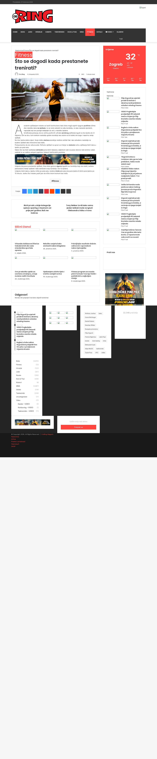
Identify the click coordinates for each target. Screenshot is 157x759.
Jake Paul (102, 337)
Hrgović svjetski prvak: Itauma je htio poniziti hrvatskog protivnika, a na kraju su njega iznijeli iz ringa (131, 146)
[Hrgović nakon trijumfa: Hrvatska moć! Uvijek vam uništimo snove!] (69, 318)
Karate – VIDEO (24, 404)
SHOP (13, 446)
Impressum (15, 444)
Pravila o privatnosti (18, 441)
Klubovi (120, 32)
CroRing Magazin (47, 434)
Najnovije (110, 96)
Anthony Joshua (90, 313)
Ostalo (99, 32)
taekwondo (100, 349)
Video (109, 32)
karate (87, 341)
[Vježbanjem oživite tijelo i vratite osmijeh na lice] (55, 258)
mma (104, 341)
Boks (23, 32)
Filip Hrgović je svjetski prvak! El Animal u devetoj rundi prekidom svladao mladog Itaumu (131, 102)
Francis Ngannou (90, 337)
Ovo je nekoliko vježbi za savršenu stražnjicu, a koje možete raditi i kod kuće (26, 274)
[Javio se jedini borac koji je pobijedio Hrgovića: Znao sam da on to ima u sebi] (53, 323)
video (103, 352)
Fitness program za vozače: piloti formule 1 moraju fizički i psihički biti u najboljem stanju (83, 275)
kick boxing (96, 341)
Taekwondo (59, 32)
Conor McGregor (90, 317)
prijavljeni (26, 298)
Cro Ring (22, 74)
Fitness (90, 32)
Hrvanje (38, 32)
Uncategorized (21, 397)
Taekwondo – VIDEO (26, 411)
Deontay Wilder (90, 325)
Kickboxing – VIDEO (25, 407)
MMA (82, 32)
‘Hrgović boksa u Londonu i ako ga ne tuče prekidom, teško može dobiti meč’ (131, 160)
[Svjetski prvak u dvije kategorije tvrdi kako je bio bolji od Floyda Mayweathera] (61, 323)
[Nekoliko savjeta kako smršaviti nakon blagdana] (55, 230)
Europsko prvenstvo (91, 329)
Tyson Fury (88, 352)
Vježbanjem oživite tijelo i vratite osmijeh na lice (53, 273)
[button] (55, 99)
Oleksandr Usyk (90, 345)
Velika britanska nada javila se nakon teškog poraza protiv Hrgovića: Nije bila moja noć (131, 188)
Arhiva (13, 439)
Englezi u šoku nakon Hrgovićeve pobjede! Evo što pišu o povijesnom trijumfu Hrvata (131, 131)
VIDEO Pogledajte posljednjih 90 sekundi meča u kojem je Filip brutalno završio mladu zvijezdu (131, 116)
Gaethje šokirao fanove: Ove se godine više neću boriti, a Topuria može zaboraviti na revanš (131, 233)
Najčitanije (110, 92)
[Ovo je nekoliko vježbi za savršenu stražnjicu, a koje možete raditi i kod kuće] (27, 258)
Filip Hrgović (89, 333)
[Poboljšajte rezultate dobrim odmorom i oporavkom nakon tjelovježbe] (83, 230)
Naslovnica (19, 50)
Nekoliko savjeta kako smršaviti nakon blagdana (54, 245)
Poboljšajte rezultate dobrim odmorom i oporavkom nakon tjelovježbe (83, 246)
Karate (48, 32)
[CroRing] (32, 16)
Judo (30, 32)
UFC (96, 352)
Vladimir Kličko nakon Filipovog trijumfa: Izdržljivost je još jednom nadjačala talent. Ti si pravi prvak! (131, 174)
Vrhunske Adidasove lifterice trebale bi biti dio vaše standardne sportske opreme (27, 247)
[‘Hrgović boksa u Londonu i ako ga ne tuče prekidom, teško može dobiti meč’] (113, 157)
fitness (56, 181)
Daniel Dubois (89, 321)
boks (100, 313)
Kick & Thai (72, 32)
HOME (15, 32)
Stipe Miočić (89, 349)
